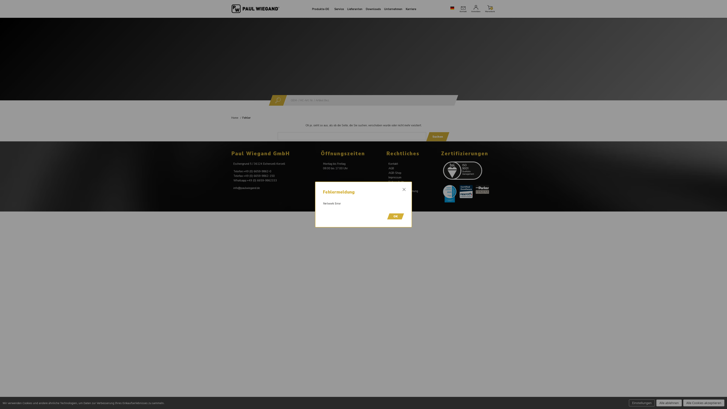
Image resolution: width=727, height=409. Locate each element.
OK (395, 216)
